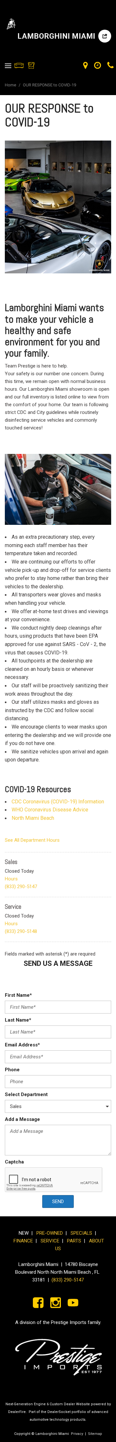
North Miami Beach (33, 818)
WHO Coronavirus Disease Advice (50, 810)
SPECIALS (81, 1233)
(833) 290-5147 (21, 886)
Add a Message (22, 1119)
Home (11, 85)
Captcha (14, 1162)
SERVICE (51, 1241)
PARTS (74, 1241)
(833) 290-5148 (21, 931)
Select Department (26, 1094)
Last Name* (18, 1020)
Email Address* (22, 1045)
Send (58, 1201)
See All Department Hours (32, 840)
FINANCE (23, 1241)
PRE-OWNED (49, 1233)
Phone (12, 1070)
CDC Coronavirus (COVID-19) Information (58, 802)
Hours (11, 879)
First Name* (18, 995)
